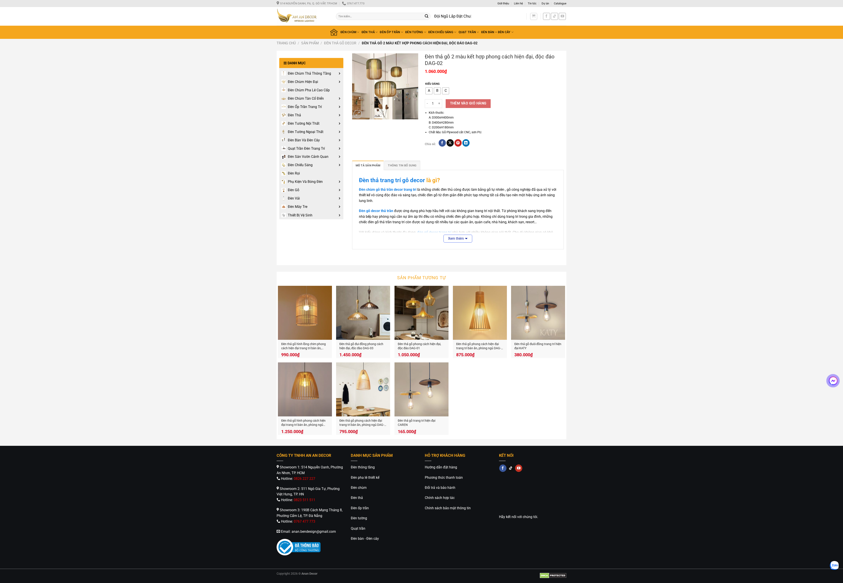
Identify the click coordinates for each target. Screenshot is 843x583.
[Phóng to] (357, 114)
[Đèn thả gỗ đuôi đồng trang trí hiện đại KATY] (538, 313)
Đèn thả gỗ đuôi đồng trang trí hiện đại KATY (537, 346)
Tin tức (532, 3)
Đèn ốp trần (360, 508)
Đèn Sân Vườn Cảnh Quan (308, 157)
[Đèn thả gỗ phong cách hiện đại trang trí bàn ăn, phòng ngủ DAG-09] (480, 313)
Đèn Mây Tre (297, 207)
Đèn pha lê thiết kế (365, 477)
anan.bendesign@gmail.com (314, 531)
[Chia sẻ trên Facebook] (442, 143)
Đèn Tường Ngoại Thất (305, 132)
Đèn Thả (294, 115)
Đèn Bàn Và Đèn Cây (304, 140)
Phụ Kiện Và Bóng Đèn (305, 182)
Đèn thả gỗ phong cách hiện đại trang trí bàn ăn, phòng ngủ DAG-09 (478, 346)
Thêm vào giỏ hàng (468, 103)
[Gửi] (426, 16)
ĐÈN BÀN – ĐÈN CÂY (496, 32)
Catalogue (560, 3)
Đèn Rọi (294, 173)
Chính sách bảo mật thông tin (448, 508)
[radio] (429, 91)
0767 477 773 (304, 521)
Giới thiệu (503, 3)
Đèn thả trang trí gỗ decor (392, 180)
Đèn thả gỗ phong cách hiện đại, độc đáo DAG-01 (419, 346)
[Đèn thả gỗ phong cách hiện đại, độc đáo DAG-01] (421, 313)
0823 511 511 (304, 500)
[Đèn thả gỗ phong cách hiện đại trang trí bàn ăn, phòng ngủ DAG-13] (363, 389)
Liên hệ (518, 3)
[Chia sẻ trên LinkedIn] (466, 143)
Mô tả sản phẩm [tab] (368, 165)
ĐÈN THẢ (368, 32)
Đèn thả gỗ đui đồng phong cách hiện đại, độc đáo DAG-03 (361, 346)
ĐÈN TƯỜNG (414, 32)
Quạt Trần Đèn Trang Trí (306, 148)
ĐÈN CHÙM (348, 32)
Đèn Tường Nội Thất (303, 123)
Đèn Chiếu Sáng (300, 165)
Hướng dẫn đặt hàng (441, 467)
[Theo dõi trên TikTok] (554, 16)
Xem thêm (456, 238)
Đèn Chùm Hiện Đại (303, 82)
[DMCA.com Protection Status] (553, 575)
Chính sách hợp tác (440, 498)
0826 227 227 (304, 479)
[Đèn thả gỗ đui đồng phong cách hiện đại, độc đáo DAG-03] (363, 313)
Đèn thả (357, 498)
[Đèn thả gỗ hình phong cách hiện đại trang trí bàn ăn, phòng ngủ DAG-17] (305, 389)
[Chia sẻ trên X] (450, 143)
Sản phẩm (310, 43)
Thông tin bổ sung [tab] (402, 165)
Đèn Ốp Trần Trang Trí (305, 107)
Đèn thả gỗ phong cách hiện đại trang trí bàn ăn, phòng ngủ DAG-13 (361, 423)
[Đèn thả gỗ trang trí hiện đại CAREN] (421, 389)
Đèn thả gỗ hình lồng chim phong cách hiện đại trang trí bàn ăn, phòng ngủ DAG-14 (303, 346)
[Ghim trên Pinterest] (458, 143)
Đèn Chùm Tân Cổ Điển (306, 98)
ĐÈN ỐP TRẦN (390, 32)
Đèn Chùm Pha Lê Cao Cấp (309, 90)
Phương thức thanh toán (444, 477)
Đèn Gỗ (293, 190)
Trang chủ (286, 43)
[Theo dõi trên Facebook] (546, 16)
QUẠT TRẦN (467, 32)
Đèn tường (359, 518)
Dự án (545, 3)
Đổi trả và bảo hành (440, 488)
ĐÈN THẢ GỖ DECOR (340, 43)
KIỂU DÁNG (432, 83)
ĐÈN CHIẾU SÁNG (440, 32)
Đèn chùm (359, 488)
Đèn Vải (294, 198)
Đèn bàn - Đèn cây (365, 538)
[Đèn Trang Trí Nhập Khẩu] (303, 16)
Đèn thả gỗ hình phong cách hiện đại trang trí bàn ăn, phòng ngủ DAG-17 (303, 423)
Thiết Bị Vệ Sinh (300, 215)
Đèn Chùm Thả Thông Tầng (309, 73)
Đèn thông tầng (363, 467)
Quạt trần (358, 528)
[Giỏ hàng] (533, 16)
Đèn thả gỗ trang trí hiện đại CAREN (416, 423)
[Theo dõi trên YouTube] (562, 16)
